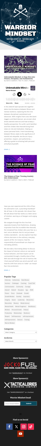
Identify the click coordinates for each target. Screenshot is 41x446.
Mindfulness (31, 306)
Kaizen (14, 300)
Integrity (7, 300)
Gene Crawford (11, 81)
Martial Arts (29, 300)
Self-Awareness (16, 316)
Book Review (25, 280)
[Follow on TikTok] (31, 427)
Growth (26, 293)
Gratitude (19, 293)
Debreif (7, 290)
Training (26, 320)
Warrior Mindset (10, 323)
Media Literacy (25, 303)
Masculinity (8, 303)
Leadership (21, 300)
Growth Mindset (9, 296)
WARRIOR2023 (18, 373)
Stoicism (19, 320)
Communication (9, 286)
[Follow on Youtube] (20, 434)
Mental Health (9, 306)
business (7, 283)
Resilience (27, 313)
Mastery (16, 303)
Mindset (7, 310)
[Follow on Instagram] (23, 427)
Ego (27, 290)
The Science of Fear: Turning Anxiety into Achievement (18, 177)
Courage (27, 286)
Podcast (32, 81)
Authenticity (16, 280)
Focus (13, 293)
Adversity (7, 280)
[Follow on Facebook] (9, 427)
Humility (18, 296)
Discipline (21, 290)
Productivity (8, 313)
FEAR (31, 290)
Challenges (15, 283)
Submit (28, 403)
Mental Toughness (20, 306)
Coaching (23, 283)
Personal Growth (17, 310)
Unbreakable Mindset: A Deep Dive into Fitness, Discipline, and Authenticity (19, 78)
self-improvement (28, 316)
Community (19, 286)
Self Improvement (10, 320)
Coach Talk (31, 283)
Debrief (13, 290)
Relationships (18, 313)
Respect (7, 316)
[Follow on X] (16, 427)
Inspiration (26, 296)
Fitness (7, 293)
